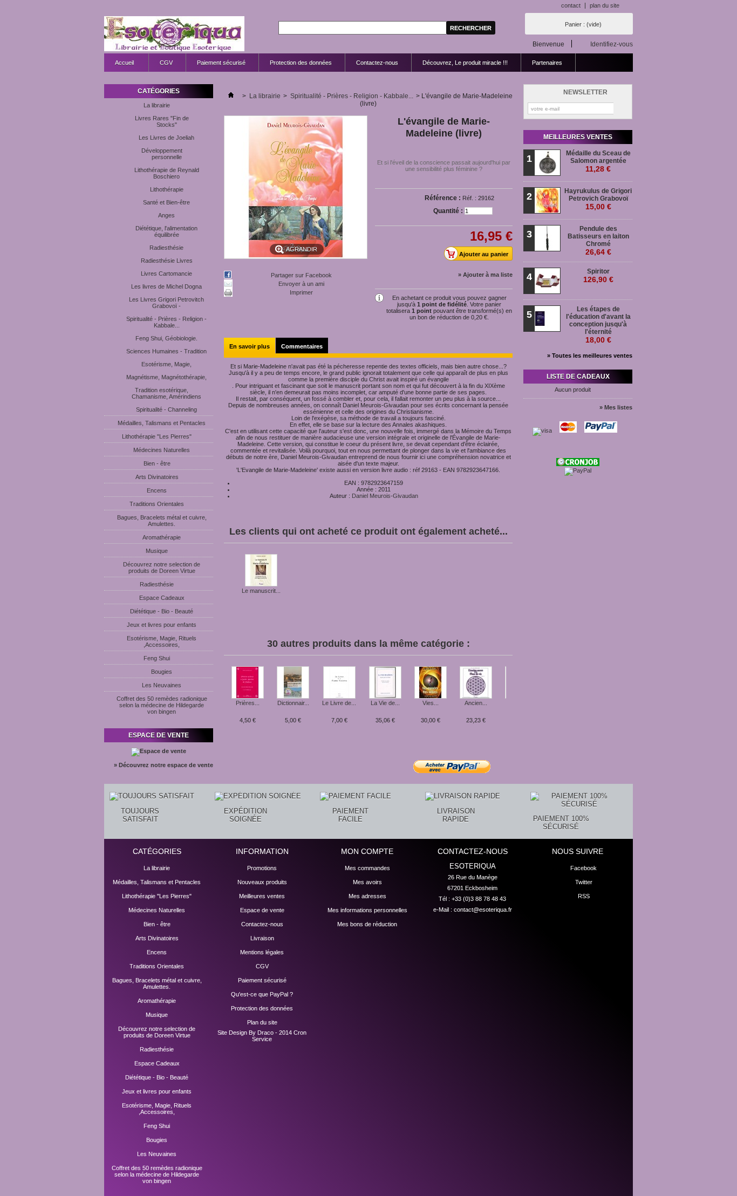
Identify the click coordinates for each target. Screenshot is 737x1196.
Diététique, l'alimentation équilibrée (166, 231)
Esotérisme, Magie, (166, 364)
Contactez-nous (377, 62)
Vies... (430, 703)
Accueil (119, 65)
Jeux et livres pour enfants (161, 624)
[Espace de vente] (158, 751)
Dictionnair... (293, 703)
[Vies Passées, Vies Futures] (430, 683)
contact (571, 5)
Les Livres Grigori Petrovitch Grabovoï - (166, 302)
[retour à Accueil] (231, 96)
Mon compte (367, 851)
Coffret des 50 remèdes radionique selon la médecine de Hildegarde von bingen (162, 705)
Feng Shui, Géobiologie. (166, 338)
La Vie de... (385, 703)
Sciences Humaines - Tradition (166, 351)
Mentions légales (262, 952)
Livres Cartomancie (166, 273)
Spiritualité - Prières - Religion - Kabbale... (166, 322)
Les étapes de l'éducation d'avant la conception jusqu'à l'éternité (598, 324)
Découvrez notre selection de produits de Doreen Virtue (161, 567)
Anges (166, 215)
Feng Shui (157, 658)
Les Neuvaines (161, 685)
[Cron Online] (577, 464)
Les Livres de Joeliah (166, 137)
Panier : (583, 24)
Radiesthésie (166, 247)
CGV (166, 62)
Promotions (262, 868)
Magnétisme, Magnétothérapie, (166, 377)
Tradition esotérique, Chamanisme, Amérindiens (166, 393)
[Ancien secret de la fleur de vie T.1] (476, 683)
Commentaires (302, 346)
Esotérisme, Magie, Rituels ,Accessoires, (161, 641)
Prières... (248, 703)
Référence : (443, 198)
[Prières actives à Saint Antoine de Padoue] (247, 683)
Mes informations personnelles (367, 910)
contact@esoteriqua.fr (483, 909)
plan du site (604, 5)
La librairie (157, 105)
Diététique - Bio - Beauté (161, 611)
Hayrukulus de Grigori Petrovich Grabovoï (598, 199)
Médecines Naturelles (161, 450)
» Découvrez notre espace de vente (163, 765)
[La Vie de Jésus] (385, 683)
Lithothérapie (166, 189)
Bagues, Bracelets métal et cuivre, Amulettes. (162, 520)
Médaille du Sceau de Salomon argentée (598, 161)
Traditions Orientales (156, 504)
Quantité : (448, 211)
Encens (157, 490)
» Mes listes (615, 407)
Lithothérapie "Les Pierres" (157, 436)
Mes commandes (367, 868)
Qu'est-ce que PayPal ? (262, 994)
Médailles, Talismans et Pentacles (162, 423)
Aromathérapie (161, 537)
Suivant (508, 687)
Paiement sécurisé (221, 62)
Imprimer (301, 292)
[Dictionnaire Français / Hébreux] (293, 683)
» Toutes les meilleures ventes (589, 355)
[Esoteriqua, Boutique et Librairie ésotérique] (174, 34)
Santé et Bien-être (166, 202)
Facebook (583, 868)
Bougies (161, 671)
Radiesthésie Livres (167, 260)
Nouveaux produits (262, 882)
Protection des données (301, 62)
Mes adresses (367, 896)
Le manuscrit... (261, 590)
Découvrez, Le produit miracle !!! (465, 62)
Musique (157, 551)
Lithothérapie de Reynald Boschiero (166, 173)
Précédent (226, 687)
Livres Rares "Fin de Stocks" (162, 121)
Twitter (583, 882)
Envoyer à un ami (301, 284)
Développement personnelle (161, 153)
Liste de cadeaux (578, 376)
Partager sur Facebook (301, 275)
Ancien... (476, 703)
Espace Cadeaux (162, 597)
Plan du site (262, 1022)
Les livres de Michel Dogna (166, 286)
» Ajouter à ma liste (485, 274)
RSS (584, 896)
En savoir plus (249, 346)
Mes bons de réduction (367, 924)
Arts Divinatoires (157, 477)
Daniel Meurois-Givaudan (385, 496)
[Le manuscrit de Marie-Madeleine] (261, 570)
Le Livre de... (339, 703)
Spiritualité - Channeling (166, 409)
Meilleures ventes (577, 137)
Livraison (262, 938)
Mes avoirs (367, 882)
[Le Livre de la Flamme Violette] (339, 683)
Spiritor (598, 276)
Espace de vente (158, 735)
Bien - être (157, 463)
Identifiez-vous (611, 43)
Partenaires (547, 62)
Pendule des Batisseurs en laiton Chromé (598, 240)
